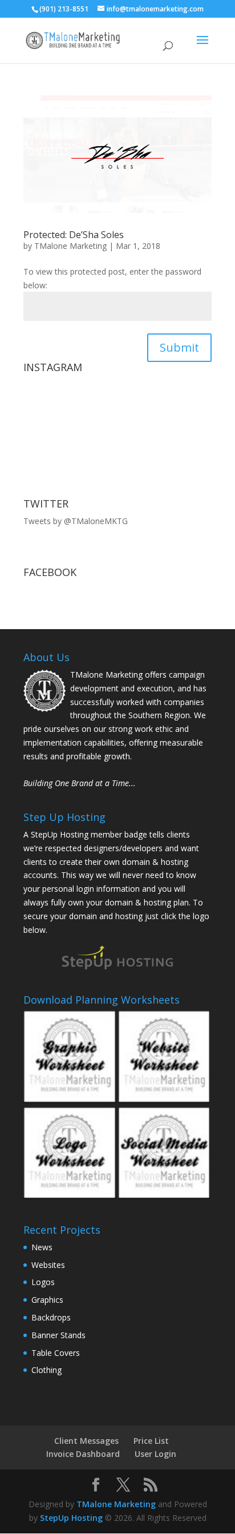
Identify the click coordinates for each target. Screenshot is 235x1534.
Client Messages (86, 1440)
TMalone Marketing (70, 245)
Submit (179, 347)
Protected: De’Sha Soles (73, 234)
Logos (43, 1282)
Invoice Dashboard (83, 1453)
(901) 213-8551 (63, 9)
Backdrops (51, 1317)
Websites (48, 1264)
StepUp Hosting (71, 1517)
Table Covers (55, 1352)
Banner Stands (58, 1335)
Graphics (47, 1299)
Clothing (46, 1369)
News (41, 1247)
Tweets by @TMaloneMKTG (75, 521)
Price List (151, 1440)
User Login (155, 1453)
